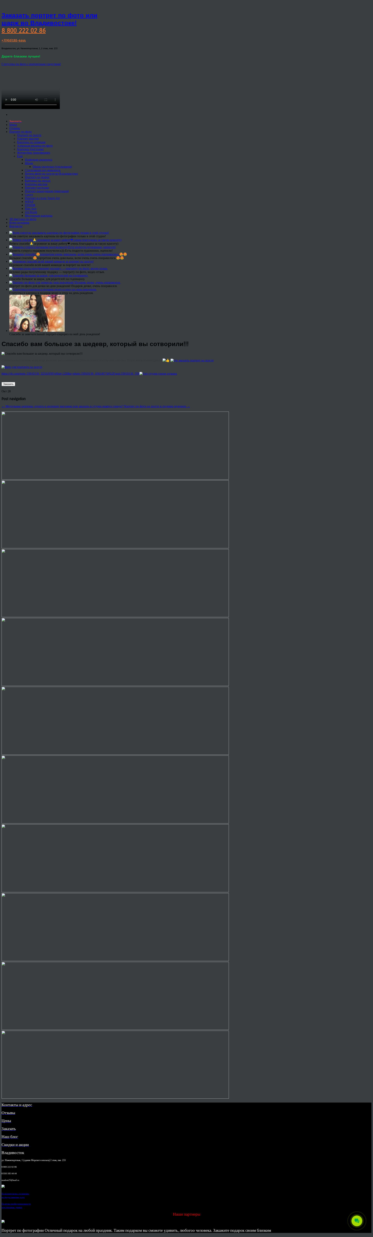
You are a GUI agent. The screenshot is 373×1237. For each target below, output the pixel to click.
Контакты (15, 226)
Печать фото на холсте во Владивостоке (51, 173)
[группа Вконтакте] (3, 1186)
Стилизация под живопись (42, 170)
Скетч (29, 194)
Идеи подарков (19, 222)
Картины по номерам (31, 142)
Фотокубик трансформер (33, 152)
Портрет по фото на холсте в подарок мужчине (157, 406)
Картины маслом (36, 184)
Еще (20, 156)
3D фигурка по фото (22, 219)
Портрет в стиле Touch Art (42, 198)
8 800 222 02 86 (24, 30)
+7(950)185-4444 (14, 40)
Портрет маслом (28, 138)
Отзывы (14, 128)
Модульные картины (38, 215)
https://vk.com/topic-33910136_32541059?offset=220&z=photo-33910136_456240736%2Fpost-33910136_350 (70, 373)
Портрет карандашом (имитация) (47, 191)
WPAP (29, 201)
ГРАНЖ (30, 205)
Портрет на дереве (37, 177)
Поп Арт (31, 208)
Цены (13, 124)
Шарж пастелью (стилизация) (52, 166)
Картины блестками (30, 149)
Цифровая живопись (38, 159)
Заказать (8, 384)
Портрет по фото (20, 131)
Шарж (29, 163)
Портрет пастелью (37, 187)
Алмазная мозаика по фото (35, 145)
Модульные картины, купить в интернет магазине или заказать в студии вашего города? (62, 406)
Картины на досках (38, 180)
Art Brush (31, 212)
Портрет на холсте (29, 135)
